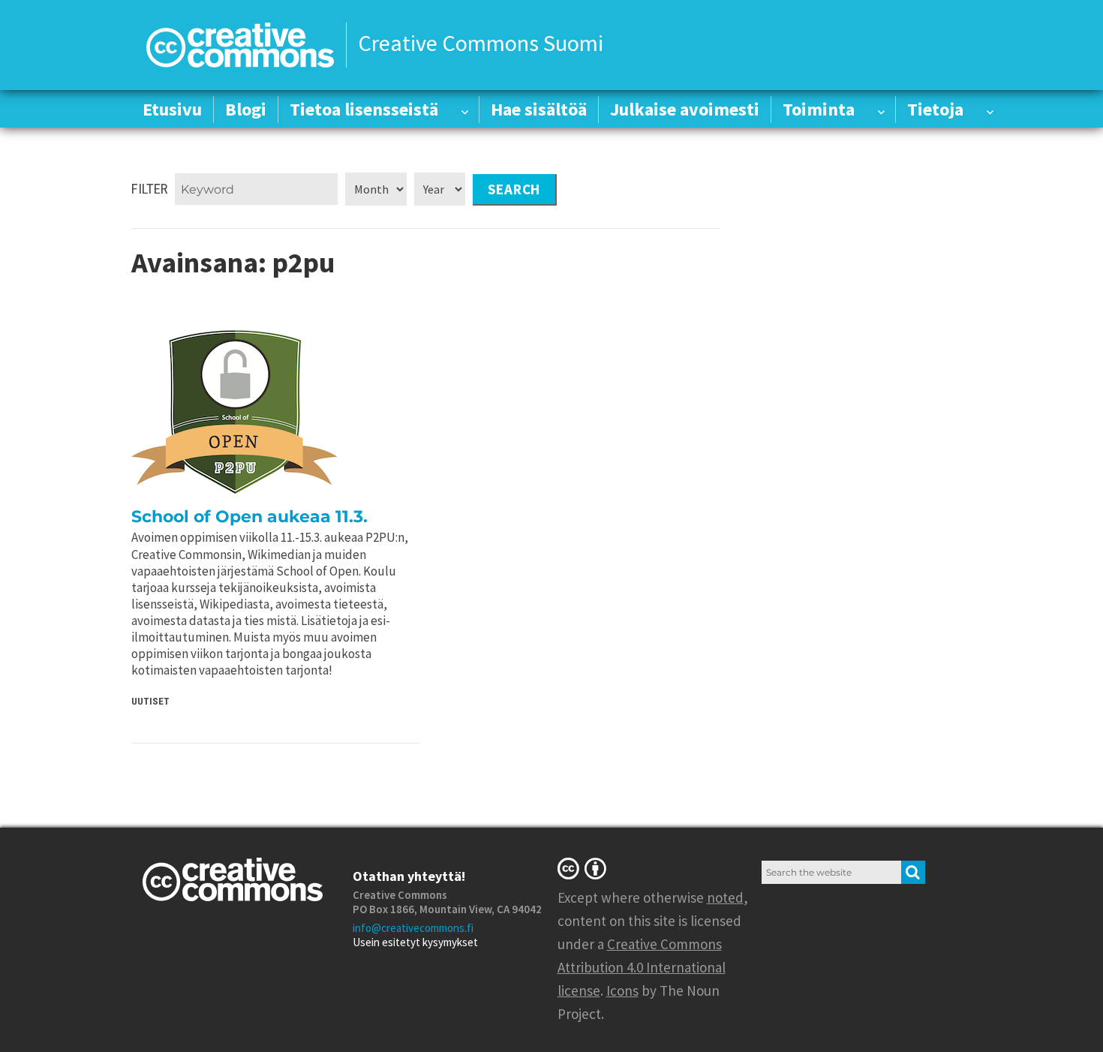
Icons (622, 990)
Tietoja (935, 109)
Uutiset (150, 701)
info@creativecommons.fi (413, 928)
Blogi (245, 109)
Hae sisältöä (539, 109)
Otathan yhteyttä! (409, 876)
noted (725, 897)
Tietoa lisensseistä (364, 109)
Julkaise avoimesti (684, 109)
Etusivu (172, 109)
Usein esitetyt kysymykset (415, 942)
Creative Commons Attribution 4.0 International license (642, 967)
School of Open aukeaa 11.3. (249, 516)
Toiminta (819, 109)
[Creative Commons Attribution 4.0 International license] (585, 868)
